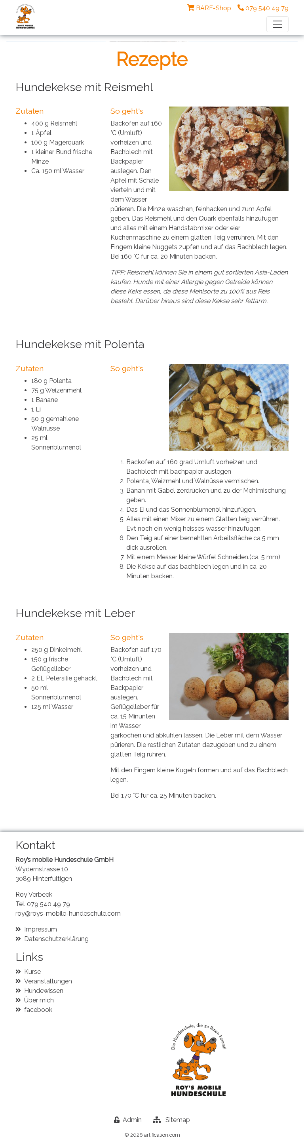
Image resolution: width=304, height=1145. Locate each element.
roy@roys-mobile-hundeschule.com (68, 913)
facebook (38, 1010)
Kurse (32, 971)
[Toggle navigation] (277, 24)
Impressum (40, 929)
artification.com (162, 1135)
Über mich (39, 1000)
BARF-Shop (213, 8)
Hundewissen (43, 990)
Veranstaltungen (48, 981)
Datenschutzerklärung (56, 939)
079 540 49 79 (48, 904)
